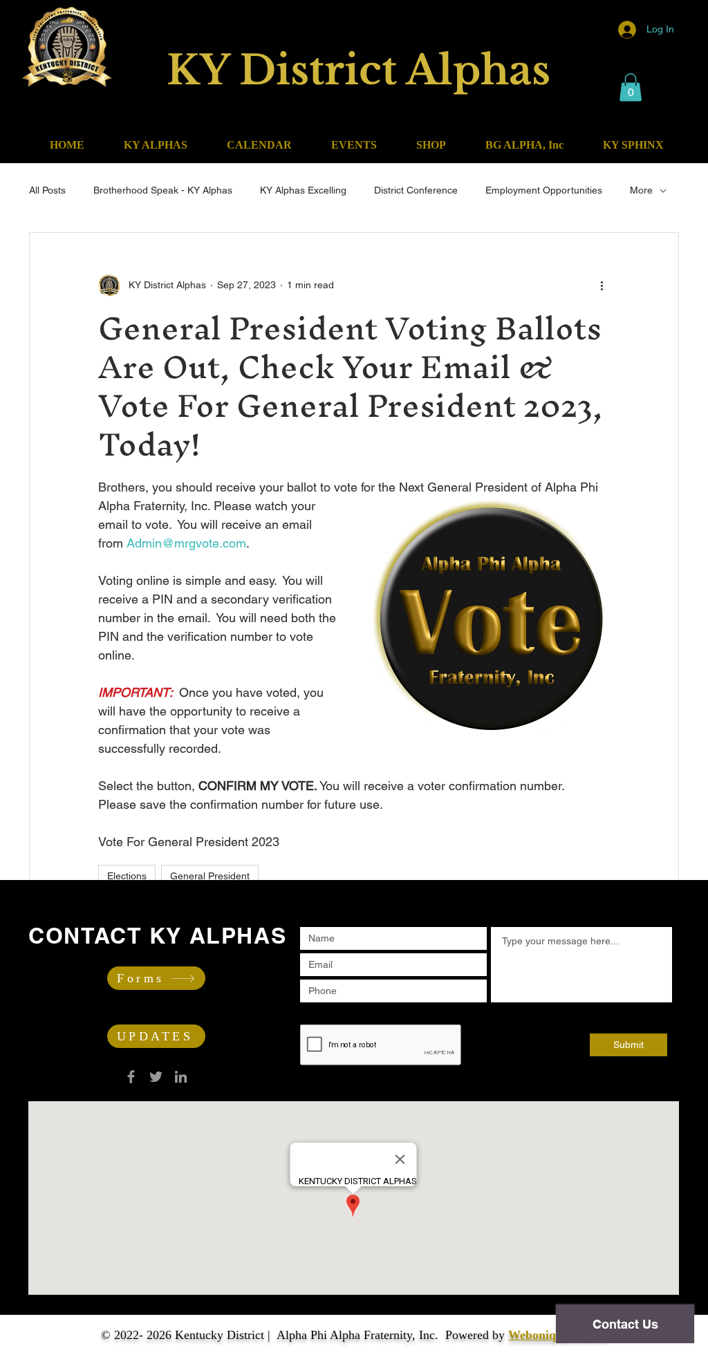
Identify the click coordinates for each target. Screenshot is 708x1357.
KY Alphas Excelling (303, 190)
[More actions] (601, 285)
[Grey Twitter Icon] (156, 1076)
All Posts (47, 190)
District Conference (416, 190)
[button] (630, 87)
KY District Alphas (358, 70)
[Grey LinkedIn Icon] (180, 1076)
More (641, 190)
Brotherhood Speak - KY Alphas (162, 190)
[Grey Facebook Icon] (131, 1076)
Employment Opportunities (543, 190)
